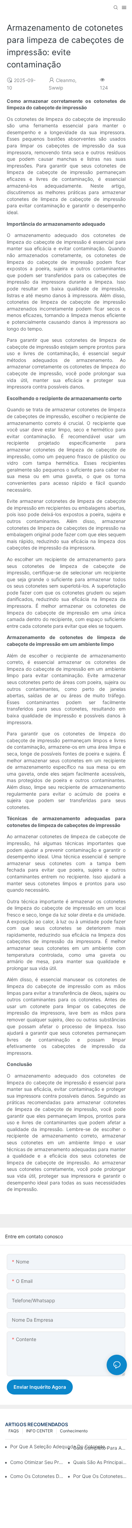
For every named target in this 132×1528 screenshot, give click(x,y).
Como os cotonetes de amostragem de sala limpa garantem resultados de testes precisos (37, 1476)
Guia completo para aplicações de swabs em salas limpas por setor (100, 1448)
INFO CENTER (39, 1430)
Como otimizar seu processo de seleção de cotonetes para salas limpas (37, 1462)
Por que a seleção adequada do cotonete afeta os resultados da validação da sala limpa (60, 1446)
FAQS (13, 1430)
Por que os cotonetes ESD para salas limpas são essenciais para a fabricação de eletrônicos (100, 1476)
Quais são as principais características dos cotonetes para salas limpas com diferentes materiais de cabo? (100, 1462)
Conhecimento (74, 1430)
